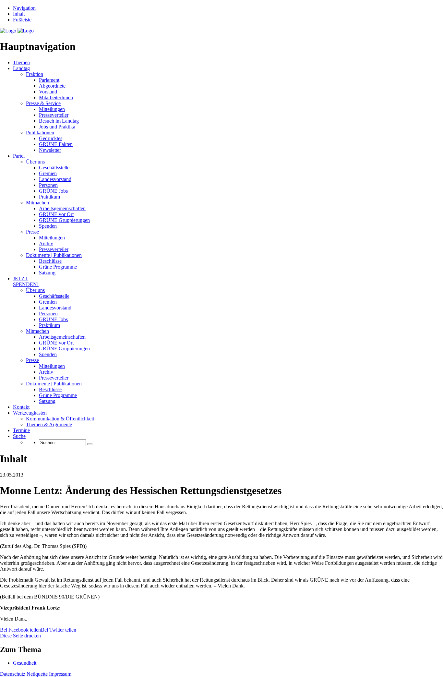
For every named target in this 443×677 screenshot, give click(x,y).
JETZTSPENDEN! (26, 281)
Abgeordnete (52, 86)
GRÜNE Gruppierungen (64, 220)
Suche (19, 436)
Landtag (21, 68)
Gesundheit (24, 663)
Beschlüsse (50, 261)
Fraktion (34, 74)
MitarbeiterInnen (56, 97)
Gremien (48, 173)
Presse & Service (43, 103)
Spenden (48, 226)
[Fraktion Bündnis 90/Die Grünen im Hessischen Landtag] (17, 30)
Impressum (60, 674)
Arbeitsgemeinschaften (62, 208)
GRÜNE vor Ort (56, 214)
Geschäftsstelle (54, 167)
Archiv (46, 243)
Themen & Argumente (49, 424)
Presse (32, 232)
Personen (48, 185)
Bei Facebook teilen (20, 630)
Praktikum (49, 196)
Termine (21, 430)
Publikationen (40, 132)
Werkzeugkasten (30, 413)
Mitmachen (37, 202)
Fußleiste (22, 19)
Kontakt (21, 407)
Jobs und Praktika (57, 126)
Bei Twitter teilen (58, 630)
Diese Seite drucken (20, 635)
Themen (21, 62)
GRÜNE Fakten (56, 144)
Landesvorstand (55, 179)
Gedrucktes (50, 138)
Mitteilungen (52, 109)
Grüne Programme (58, 267)
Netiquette (37, 674)
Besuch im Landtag (59, 121)
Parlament (49, 80)
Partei (19, 156)
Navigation (24, 8)
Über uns (35, 161)
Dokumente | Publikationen (54, 255)
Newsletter (50, 150)
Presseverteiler (53, 115)
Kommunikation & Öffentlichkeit (60, 418)
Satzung (47, 272)
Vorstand (48, 91)
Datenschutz (12, 674)
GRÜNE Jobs (53, 191)
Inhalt (19, 14)
